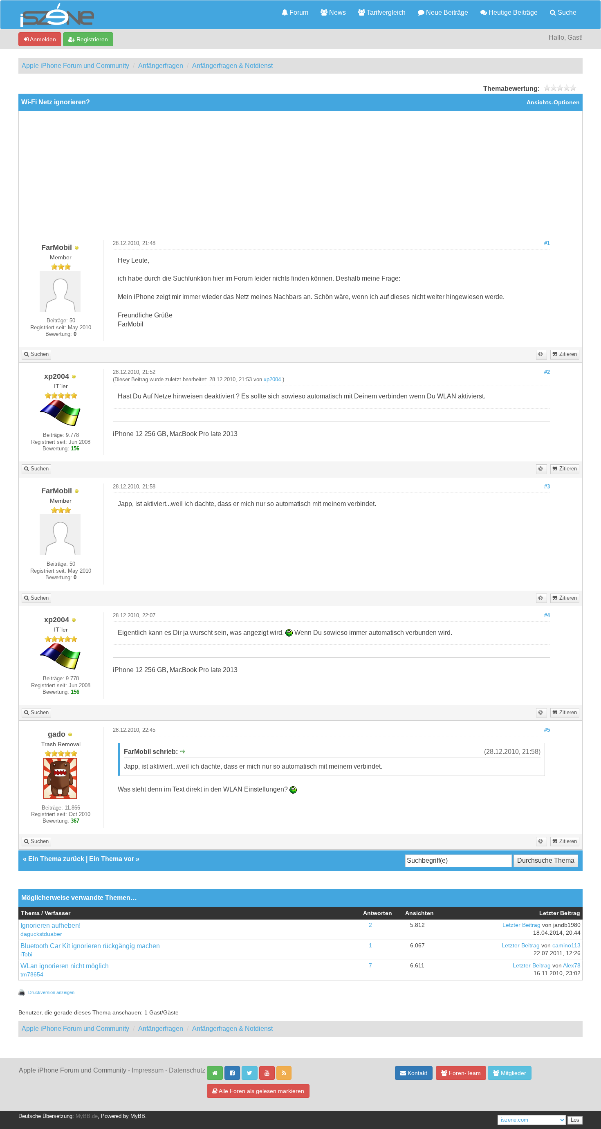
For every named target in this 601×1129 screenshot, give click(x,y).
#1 (547, 243)
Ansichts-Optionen (553, 102)
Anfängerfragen (160, 65)
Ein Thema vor (111, 858)
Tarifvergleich (385, 12)
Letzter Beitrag (521, 925)
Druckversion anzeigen (51, 992)
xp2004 (272, 379)
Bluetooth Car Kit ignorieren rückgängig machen (90, 945)
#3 (547, 487)
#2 (547, 372)
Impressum (148, 1070)
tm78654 (31, 975)
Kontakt (416, 1073)
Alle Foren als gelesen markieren (261, 1091)
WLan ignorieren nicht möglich (64, 966)
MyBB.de (87, 1116)
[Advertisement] (300, 178)
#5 (547, 730)
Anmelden (42, 39)
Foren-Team (464, 1073)
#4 (547, 615)
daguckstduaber (41, 934)
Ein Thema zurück (56, 858)
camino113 (566, 945)
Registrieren (91, 39)
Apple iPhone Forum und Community (75, 65)
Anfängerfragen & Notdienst (232, 65)
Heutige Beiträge (512, 12)
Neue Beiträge (446, 12)
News (336, 12)
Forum (298, 12)
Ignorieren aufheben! (50, 925)
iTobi (26, 954)
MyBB (137, 1116)
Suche (566, 12)
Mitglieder (512, 1073)
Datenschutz (187, 1070)
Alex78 (572, 966)
